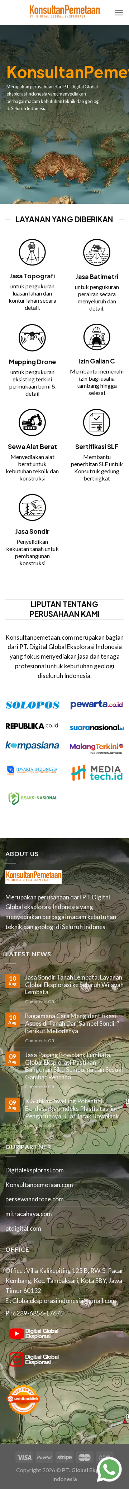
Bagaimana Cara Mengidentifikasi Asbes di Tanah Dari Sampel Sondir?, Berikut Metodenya (73, 1023)
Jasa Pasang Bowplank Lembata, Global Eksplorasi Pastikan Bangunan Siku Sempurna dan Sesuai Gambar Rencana (74, 1066)
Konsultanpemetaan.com (39, 1184)
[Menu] (119, 12)
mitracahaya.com (28, 1213)
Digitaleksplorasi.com (34, 1170)
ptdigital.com (23, 1228)
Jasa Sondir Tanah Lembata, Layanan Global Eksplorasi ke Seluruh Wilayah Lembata (74, 985)
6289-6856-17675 (38, 1313)
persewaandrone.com (34, 1199)
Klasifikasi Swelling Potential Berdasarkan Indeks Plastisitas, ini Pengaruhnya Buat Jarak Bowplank (72, 1108)
